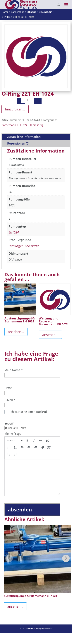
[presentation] (14, 441)
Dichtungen (16, 246)
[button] (14, 441)
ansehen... (16, 331)
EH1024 (14, 232)
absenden (20, 509)
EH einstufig (36, 125)
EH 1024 (22, 125)
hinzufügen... (15, 109)
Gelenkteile (32, 246)
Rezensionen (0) (18, 143)
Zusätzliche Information (24, 137)
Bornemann (8, 125)
